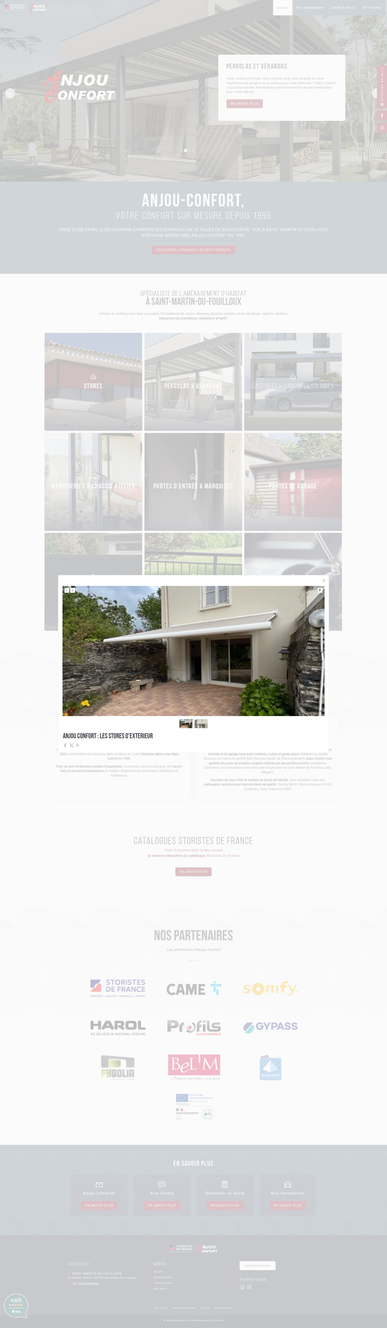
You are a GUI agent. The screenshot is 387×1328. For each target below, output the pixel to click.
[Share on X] (71, 745)
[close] (324, 580)
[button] (185, 723)
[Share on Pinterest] (77, 745)
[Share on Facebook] (65, 745)
